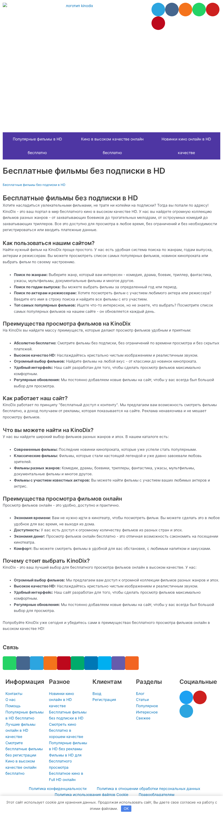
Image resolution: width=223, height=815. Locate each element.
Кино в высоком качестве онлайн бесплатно (112, 146)
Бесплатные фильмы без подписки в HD (34, 185)
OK (126, 808)
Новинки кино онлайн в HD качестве (186, 146)
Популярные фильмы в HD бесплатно (37, 146)
